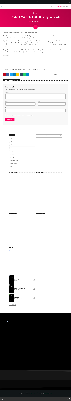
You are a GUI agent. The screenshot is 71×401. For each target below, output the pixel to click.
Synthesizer (45, 69)
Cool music (6, 69)
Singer (38, 69)
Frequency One (44, 228)
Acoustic (12, 231)
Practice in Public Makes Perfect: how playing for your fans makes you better (51, 194)
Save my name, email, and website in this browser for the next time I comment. (20, 115)
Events (12, 145)
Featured (13, 148)
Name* (6, 101)
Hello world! (39, 177)
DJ (11, 138)
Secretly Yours (44, 217)
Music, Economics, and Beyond (20, 203)
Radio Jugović (34, 393)
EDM (12, 69)
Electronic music (14, 141)
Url (5, 107)
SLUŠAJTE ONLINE (62, 6)
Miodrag (8, 65)
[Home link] (7, 6)
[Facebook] (69, 2)
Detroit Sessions (45, 240)
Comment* (7, 92)
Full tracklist (13, 304)
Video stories (14, 163)
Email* (39, 101)
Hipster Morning (15, 234)
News (12, 157)
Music (35, 13)
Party (24, 69)
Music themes (18, 69)
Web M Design (48, 393)
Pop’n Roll (43, 234)
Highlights (13, 151)
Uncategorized (14, 160)
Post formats (31, 69)
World (12, 166)
